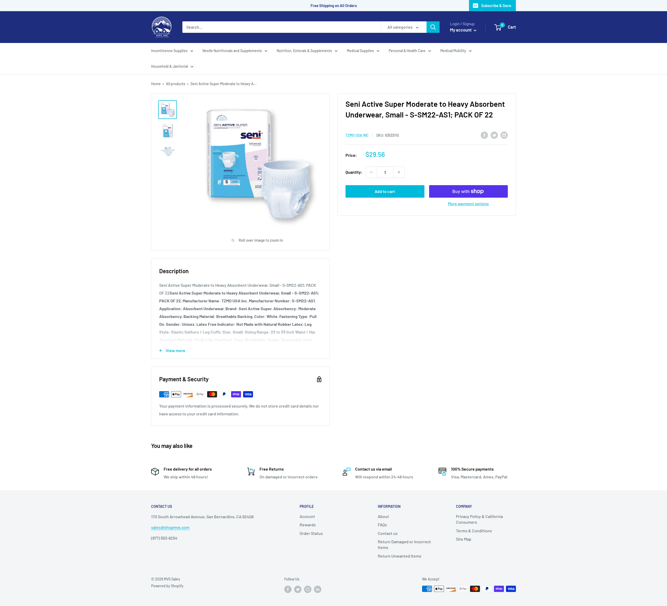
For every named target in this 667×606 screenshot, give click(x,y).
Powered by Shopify (167, 586)
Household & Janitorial (169, 66)
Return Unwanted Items (399, 555)
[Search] (433, 27)
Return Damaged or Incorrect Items (404, 544)
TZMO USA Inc (357, 135)
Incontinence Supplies (169, 50)
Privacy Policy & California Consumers (479, 519)
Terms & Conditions (474, 530)
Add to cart (385, 191)
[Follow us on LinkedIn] (317, 589)
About (383, 516)
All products (175, 84)
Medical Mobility (453, 50)
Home (156, 84)
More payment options (468, 203)
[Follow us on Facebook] (288, 589)
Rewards (308, 524)
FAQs (382, 524)
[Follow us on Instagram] (307, 589)
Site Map (463, 538)
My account (461, 29)
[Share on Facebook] (484, 135)
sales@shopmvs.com (170, 527)
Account (307, 516)
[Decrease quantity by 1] (371, 172)
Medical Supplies (360, 50)
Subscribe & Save (496, 5)
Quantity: (353, 172)
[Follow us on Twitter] (297, 589)
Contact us (388, 533)
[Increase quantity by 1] (398, 172)
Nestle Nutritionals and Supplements (232, 50)
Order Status (311, 533)
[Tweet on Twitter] (494, 135)
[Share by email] (504, 135)
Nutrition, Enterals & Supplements (304, 50)
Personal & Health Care (407, 50)
